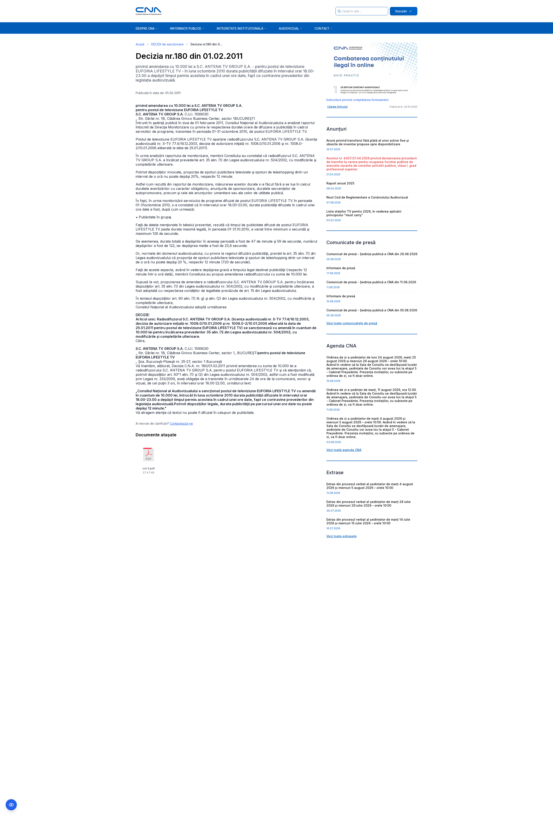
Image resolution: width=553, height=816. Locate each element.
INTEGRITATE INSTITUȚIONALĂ (240, 28)
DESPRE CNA (145, 28)
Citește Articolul (337, 106)
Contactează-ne (181, 423)
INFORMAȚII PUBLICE (185, 28)
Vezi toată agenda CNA (343, 450)
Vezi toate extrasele (341, 536)
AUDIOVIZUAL (289, 28)
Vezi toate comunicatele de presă (351, 323)
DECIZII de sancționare (167, 44)
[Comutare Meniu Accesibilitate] (11, 805)
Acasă (140, 44)
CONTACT (322, 28)
